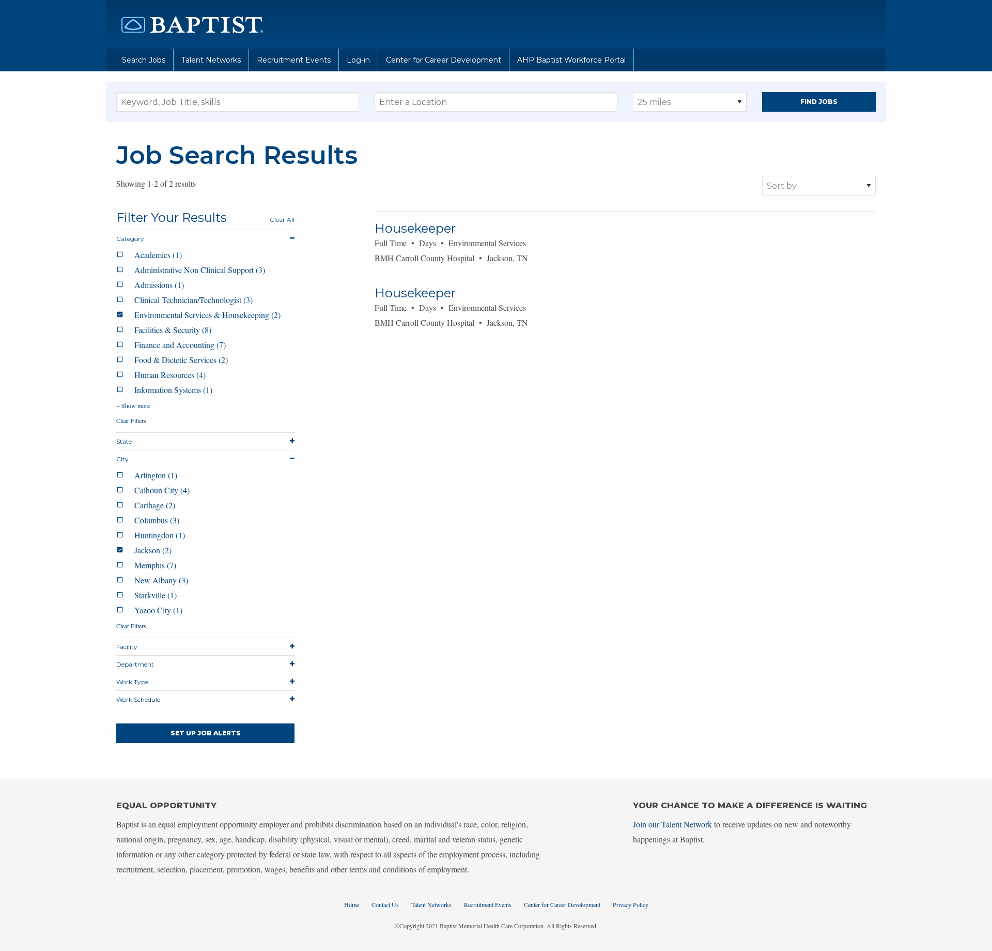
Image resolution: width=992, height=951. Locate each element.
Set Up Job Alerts (206, 733)
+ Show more (133, 405)
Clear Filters (131, 420)
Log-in (358, 60)
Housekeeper (415, 228)
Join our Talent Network (672, 824)
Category (130, 238)
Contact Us (385, 904)
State (124, 441)
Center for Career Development (443, 60)
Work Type (132, 681)
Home (351, 904)
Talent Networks (211, 60)
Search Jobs (143, 60)
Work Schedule (138, 699)
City (122, 459)
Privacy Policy (630, 904)
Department (135, 664)
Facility (126, 646)
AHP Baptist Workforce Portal (571, 60)
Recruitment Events (294, 60)
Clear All (282, 219)
